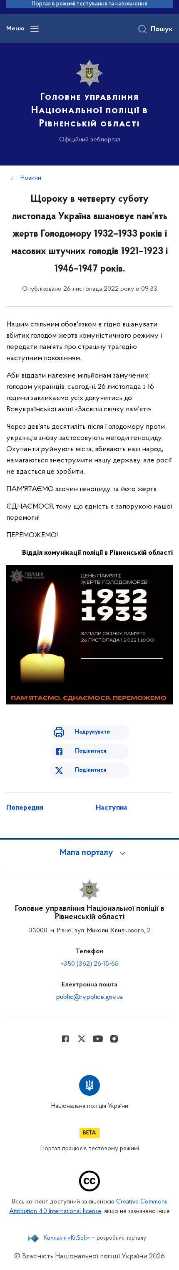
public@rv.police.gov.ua (89, 997)
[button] (89, 853)
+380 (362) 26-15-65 (90, 964)
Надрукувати (92, 732)
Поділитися (90, 751)
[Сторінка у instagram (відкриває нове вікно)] (114, 1039)
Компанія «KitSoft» (67, 1238)
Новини (30, 178)
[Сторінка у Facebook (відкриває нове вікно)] (65, 1039)
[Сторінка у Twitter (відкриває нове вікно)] (82, 1039)
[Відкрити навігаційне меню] (34, 29)
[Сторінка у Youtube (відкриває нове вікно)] (98, 1039)
